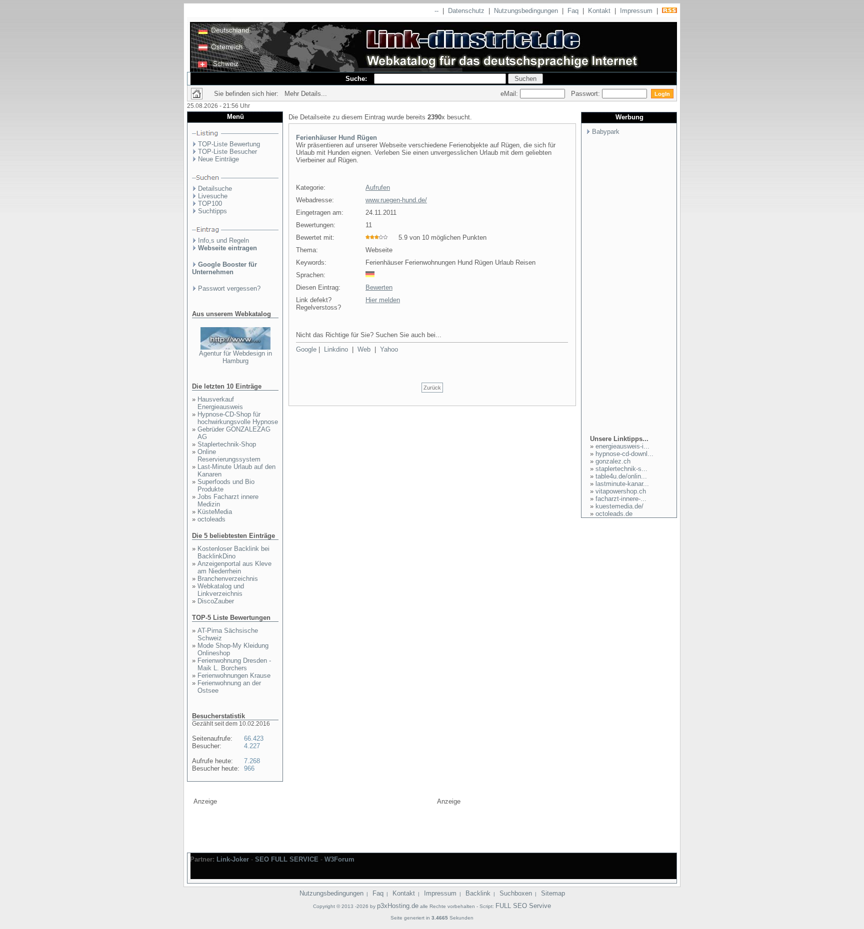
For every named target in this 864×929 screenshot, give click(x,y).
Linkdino (336, 349)
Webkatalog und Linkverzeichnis (221, 589)
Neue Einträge (218, 159)
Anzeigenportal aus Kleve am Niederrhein (235, 567)
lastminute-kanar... (622, 483)
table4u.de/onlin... (621, 476)
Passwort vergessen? (229, 288)
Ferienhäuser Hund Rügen (336, 137)
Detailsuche (215, 188)
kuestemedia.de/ (620, 506)
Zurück (432, 388)
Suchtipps (212, 211)
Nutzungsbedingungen (526, 10)
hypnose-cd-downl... (625, 454)
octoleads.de (614, 513)
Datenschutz (466, 10)
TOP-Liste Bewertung (229, 144)
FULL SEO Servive (523, 906)
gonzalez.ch (613, 461)
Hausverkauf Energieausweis (220, 403)
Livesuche (213, 196)
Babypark (606, 131)
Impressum (636, 10)
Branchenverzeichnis (228, 578)
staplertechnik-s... (622, 468)
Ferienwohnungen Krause (234, 675)
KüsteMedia (215, 511)
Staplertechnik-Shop (227, 444)
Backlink (478, 893)
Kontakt (599, 10)
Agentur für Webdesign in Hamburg (235, 357)
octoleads (212, 519)
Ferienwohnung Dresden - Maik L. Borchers (234, 664)
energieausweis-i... (623, 446)
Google (306, 349)
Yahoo (389, 349)
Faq (573, 10)
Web (364, 349)
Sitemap (553, 893)
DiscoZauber (216, 601)
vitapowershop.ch (621, 491)
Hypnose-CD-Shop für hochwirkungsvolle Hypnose (238, 418)
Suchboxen (516, 893)
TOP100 (210, 203)
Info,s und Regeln (223, 240)
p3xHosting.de (397, 906)
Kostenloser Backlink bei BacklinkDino (234, 552)
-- (436, 10)
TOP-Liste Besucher (227, 151)
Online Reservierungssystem (229, 455)
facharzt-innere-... (621, 498)
